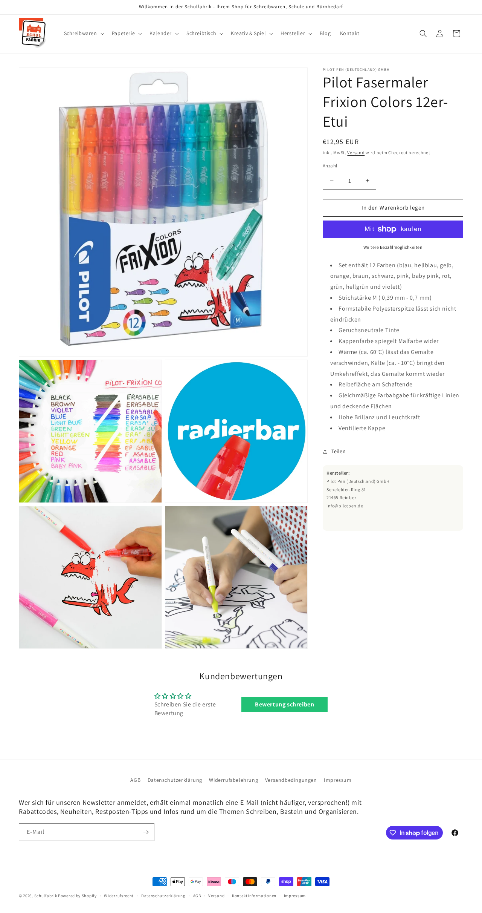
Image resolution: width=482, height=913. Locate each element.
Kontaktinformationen (254, 895)
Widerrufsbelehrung (233, 780)
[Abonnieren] (145, 832)
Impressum (337, 780)
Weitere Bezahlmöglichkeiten (393, 247)
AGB (135, 780)
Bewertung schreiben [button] (284, 704)
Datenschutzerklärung (175, 780)
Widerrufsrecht (119, 895)
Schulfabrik (45, 895)
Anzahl (330, 165)
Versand (356, 152)
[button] (83, 33)
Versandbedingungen (291, 780)
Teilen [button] (338, 451)
